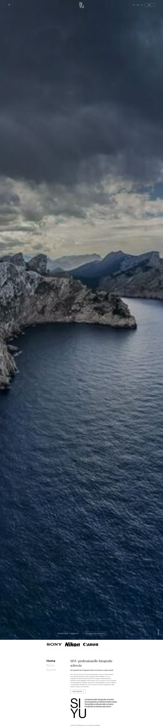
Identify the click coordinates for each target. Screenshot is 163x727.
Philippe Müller (158, 632)
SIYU (149, 5)
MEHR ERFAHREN (77, 691)
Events (51, 670)
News (50, 665)
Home (50, 661)
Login (138, 4)
